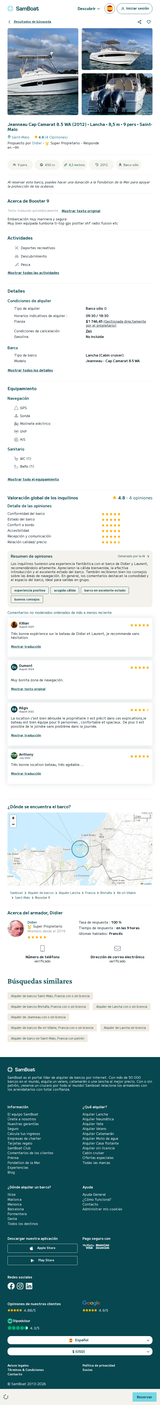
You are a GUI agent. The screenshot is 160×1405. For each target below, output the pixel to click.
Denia (12, 1219)
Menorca (14, 1204)
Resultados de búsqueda (32, 21)
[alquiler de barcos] (23, 8)
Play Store (46, 1260)
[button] (13, 818)
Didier (37, 142)
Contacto (90, 1204)
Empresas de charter (24, 1138)
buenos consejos (27, 599)
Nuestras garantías (23, 1124)
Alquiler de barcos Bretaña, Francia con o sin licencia (48, 1006)
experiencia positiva (29, 590)
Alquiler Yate (92, 1124)
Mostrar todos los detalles (30, 370)
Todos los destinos (23, 1224)
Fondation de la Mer (24, 1163)
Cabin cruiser (93, 1153)
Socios (87, 1370)
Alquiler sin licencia (98, 1148)
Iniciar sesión (137, 7)
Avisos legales (18, 1365)
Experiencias (18, 1167)
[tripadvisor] (19, 1321)
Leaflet (147, 883)
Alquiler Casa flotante (100, 1143)
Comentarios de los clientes (30, 1153)
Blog (11, 1172)
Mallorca (14, 1199)
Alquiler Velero (94, 1129)
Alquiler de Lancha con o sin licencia (121, 1006)
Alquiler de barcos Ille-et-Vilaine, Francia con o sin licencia (52, 1028)
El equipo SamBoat (23, 1114)
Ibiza (11, 1194)
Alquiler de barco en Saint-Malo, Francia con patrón (47, 1038)
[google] (91, 1303)
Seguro (13, 1129)
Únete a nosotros (22, 1119)
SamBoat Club (19, 1148)
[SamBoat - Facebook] (11, 1286)
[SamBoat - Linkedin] (29, 1286)
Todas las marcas (96, 1163)
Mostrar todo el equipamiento (33, 479)
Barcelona (16, 1209)
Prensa (13, 1158)
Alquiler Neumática (98, 1119)
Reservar (144, 1396)
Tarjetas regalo (20, 1143)
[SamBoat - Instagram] (20, 1286)
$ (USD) (78, 1351)
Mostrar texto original (81, 211)
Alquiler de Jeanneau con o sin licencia (38, 1017)
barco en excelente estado (104, 590)
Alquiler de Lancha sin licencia (125, 1028)
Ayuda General (94, 1194)
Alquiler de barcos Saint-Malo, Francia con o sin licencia (50, 996)
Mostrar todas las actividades (33, 272)
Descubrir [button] (87, 8)
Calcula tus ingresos (24, 1134)
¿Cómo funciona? (96, 1199)
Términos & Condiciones (26, 1370)
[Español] (110, 8)
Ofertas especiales (98, 1158)
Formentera (17, 1214)
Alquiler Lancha (95, 1114)
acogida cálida (65, 590)
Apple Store (45, 1248)
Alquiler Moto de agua (100, 1138)
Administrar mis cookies (102, 1209)
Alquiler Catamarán (98, 1134)
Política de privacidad (98, 1365)
